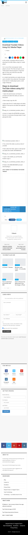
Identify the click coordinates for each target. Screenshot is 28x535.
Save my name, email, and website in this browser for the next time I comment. (12, 324)
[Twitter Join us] (9, 445)
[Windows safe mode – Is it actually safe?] (20, 262)
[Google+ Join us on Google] (14, 445)
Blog (5, 479)
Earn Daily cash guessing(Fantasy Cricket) (20, 248)
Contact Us (6, 482)
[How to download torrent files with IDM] (7, 276)
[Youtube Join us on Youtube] (19, 445)
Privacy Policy (7, 487)
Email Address (5, 394)
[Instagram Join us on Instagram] (24, 445)
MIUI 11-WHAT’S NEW (7, 515)
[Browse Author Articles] (14, 228)
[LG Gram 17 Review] (7, 262)
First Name (5, 400)
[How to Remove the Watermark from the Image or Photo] (20, 276)
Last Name (4, 405)
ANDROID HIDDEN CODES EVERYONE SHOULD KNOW (7, 248)
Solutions (10, 41)
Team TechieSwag (8, 492)
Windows (5, 41)
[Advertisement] (14, 21)
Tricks (15, 41)
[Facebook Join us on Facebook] (4, 445)
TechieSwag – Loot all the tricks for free (13, 494)
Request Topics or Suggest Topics (11, 489)
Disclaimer (6, 484)
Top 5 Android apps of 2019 (9, 509)
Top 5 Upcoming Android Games (10, 512)
